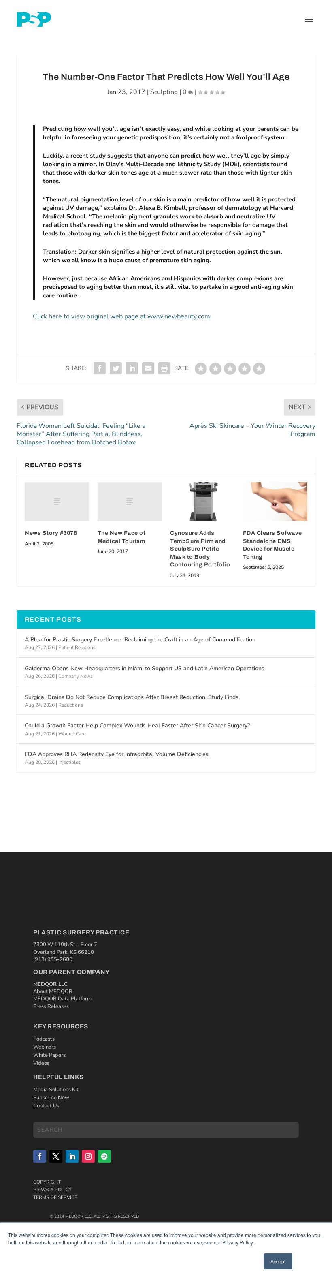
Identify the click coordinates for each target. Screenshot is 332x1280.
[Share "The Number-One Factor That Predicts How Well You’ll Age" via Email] (148, 368)
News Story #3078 (51, 533)
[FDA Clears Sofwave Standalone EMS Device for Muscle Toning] (275, 501)
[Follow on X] (55, 1156)
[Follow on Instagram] (88, 1156)
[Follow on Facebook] (39, 1156)
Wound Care (71, 734)
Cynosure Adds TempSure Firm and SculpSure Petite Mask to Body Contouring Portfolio (200, 549)
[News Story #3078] (57, 501)
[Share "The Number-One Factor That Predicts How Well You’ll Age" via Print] (164, 368)
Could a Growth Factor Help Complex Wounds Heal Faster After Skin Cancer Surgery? (137, 725)
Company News (75, 676)
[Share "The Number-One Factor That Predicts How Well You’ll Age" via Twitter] (116, 368)
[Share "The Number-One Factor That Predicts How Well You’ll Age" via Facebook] (100, 368)
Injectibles (69, 762)
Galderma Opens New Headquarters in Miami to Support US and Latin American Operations (144, 668)
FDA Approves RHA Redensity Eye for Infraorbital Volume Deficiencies (117, 754)
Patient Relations (77, 647)
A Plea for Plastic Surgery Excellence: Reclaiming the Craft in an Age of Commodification (140, 639)
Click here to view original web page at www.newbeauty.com (121, 316)
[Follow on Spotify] (104, 1156)
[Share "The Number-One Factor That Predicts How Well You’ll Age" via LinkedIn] (132, 368)
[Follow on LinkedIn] (72, 1156)
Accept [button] (277, 1261)
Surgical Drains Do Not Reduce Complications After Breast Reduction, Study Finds (131, 697)
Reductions (70, 705)
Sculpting (164, 92)
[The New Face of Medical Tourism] (130, 501)
